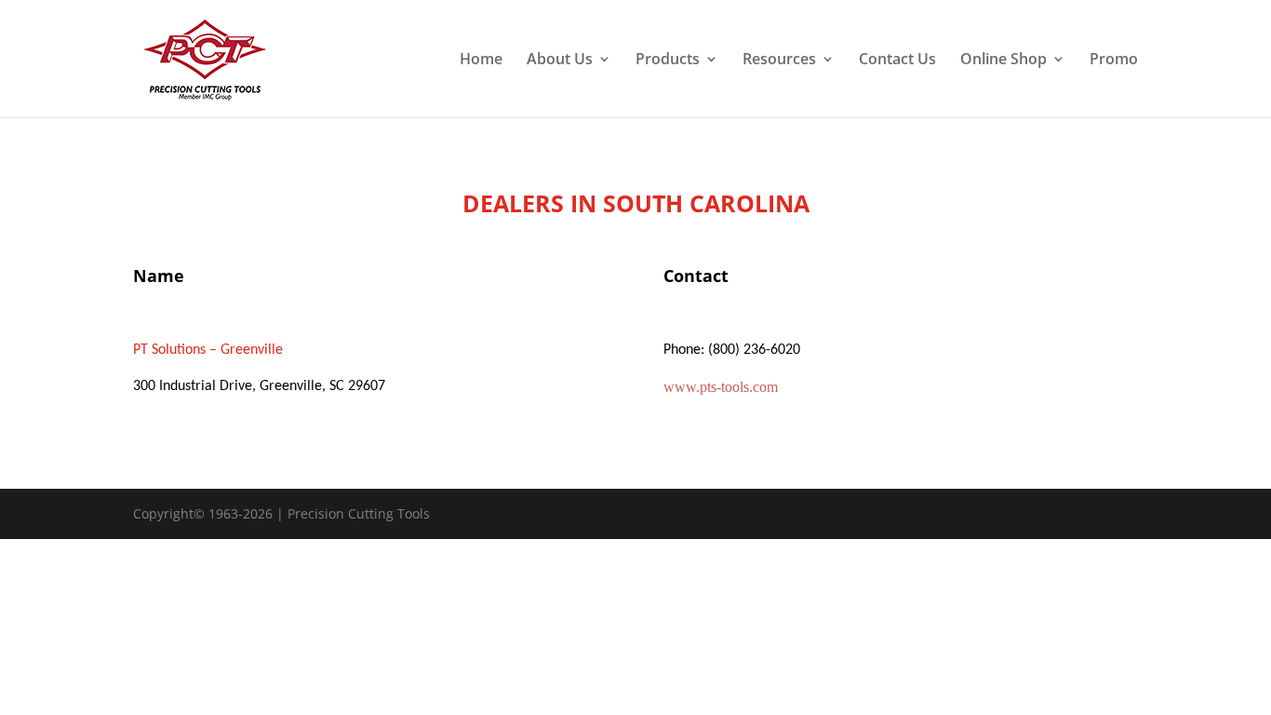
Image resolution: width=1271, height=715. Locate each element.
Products (668, 60)
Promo (1114, 60)
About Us (560, 60)
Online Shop (1003, 60)
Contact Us (897, 60)
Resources (779, 60)
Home (481, 60)
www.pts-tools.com (720, 387)
